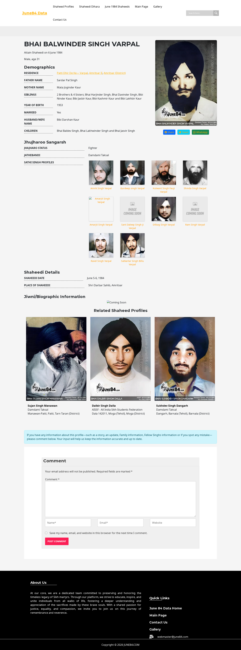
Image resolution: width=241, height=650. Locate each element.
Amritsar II (95, 73)
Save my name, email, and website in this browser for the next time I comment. (98, 533)
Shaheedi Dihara (89, 6)
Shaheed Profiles (63, 6)
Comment (52, 479)
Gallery (157, 6)
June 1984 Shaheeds (117, 6)
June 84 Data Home (165, 608)
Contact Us (60, 19)
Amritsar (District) (115, 73)
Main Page (141, 6)
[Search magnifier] (216, 13)
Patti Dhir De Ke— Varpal (72, 73)
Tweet (184, 132)
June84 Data (34, 13)
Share (170, 132)
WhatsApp (202, 132)
